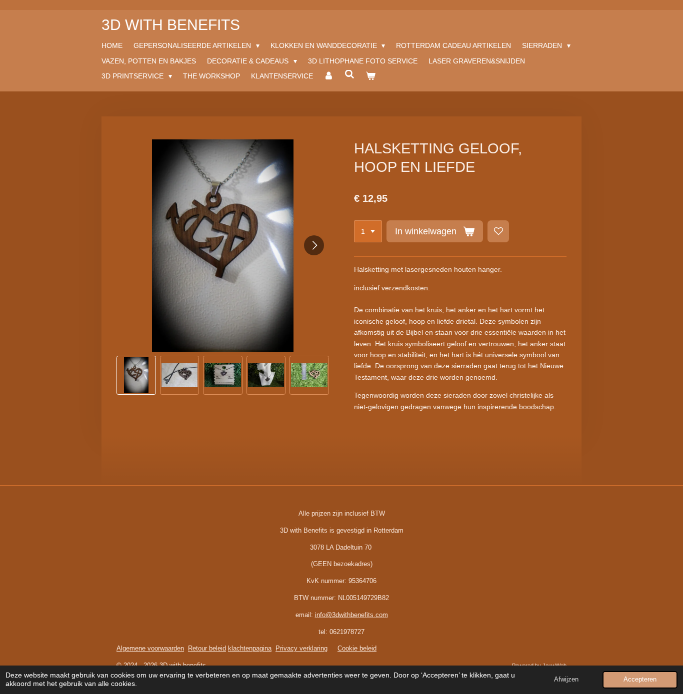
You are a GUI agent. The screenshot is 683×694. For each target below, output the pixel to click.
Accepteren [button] (640, 679)
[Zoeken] (349, 74)
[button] (136, 375)
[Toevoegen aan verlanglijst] (499, 231)
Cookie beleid (357, 648)
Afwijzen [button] (566, 679)
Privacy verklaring (302, 648)
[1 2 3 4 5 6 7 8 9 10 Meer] (368, 231)
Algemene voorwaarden (150, 648)
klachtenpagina (250, 648)
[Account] (329, 75)
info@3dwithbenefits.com (351, 615)
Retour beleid (207, 648)
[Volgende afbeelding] (314, 245)
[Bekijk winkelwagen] (370, 75)
